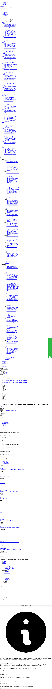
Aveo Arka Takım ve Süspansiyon (11, 308)
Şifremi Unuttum (8, 372)
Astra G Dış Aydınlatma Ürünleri (9, 62)
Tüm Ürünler (6, 28)
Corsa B (3, 56)
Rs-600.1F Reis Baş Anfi (4, 498)
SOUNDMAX (2, 483)
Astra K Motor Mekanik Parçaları (9, 72)
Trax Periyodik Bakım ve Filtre (11, 270)
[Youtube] (4, 562)
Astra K (3, 68)
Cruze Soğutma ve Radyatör (11, 304)
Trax (3, 96)
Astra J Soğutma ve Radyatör (11, 180)
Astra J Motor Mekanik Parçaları (9, 33)
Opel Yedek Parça (7, 565)
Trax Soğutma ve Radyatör (10, 271)
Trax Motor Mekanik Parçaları (9, 97)
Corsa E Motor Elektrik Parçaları (9, 66)
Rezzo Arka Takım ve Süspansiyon (10, 142)
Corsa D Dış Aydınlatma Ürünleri (11, 192)
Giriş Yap (2, 373)
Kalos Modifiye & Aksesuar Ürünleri (12, 326)
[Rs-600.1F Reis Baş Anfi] (2, 496)
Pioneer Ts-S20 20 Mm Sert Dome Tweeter (7, 520)
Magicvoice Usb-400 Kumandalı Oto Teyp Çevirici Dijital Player (10, 549)
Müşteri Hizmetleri (5, 14)
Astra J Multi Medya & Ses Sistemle (12, 178)
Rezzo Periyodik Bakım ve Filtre (11, 345)
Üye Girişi (4, 366)
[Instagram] (4, 563)
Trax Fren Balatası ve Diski (8, 101)
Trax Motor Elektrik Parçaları (9, 100)
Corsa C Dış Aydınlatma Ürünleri (9, 46)
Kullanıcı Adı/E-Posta (3, 368)
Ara (10, 7)
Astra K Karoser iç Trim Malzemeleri (12, 229)
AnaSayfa (4, 2)
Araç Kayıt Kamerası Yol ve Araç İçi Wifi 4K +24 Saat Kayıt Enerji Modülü (12, 469)
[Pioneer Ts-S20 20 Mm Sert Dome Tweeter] (2, 518)
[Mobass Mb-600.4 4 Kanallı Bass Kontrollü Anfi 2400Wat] (2, 540)
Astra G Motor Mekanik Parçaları (9, 60)
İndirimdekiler (4, 12)
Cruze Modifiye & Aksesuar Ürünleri (10, 116)
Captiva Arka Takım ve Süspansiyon (10, 111)
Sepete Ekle (2, 413)
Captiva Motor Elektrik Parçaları (9, 110)
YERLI (1, 526)
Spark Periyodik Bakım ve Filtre (11, 279)
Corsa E (3, 63)
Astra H (3, 47)
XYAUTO (2, 475)
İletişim (3, 13)
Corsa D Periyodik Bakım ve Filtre (12, 191)
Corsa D (3, 36)
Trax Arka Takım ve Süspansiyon (9, 98)
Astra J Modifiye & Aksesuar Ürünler (10, 31)
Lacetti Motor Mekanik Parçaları (9, 137)
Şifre (1, 370)
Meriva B (3, 85)
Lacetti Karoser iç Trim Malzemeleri (12, 334)
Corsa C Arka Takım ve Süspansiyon (10, 43)
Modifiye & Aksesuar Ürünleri (9, 567)
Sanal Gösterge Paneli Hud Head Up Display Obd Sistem (9, 491)
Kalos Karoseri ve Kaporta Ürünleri (10, 132)
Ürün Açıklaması (5, 422)
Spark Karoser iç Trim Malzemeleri (10, 106)
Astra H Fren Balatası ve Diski (11, 206)
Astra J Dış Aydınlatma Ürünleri (9, 30)
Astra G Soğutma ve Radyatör (9, 61)
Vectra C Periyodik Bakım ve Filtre (10, 81)
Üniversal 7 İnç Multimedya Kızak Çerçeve (7, 476)
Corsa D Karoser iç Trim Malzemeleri (10, 40)
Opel (3, 22)
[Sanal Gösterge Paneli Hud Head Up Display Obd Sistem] (2, 489)
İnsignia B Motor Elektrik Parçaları (10, 75)
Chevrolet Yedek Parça (8, 566)
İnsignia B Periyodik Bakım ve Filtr (10, 76)
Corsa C (3, 42)
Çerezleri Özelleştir (3, 663)
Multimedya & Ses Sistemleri (9, 568)
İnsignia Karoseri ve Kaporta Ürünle (12, 164)
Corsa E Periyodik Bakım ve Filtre (10, 67)
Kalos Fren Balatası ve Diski (9, 129)
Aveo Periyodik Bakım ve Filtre (11, 314)
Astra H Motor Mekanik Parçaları (9, 51)
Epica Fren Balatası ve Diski (9, 151)
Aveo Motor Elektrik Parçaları (9, 126)
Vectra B (3, 93)
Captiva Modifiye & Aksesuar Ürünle (12, 286)
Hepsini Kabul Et (9, 663)
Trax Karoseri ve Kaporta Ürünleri (10, 99)
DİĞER (1, 406)
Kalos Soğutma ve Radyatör (11, 325)
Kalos (3, 128)
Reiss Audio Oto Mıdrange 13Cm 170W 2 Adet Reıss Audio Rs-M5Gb (11, 505)
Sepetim (5, 580)
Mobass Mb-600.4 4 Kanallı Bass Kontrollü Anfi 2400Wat (9, 542)
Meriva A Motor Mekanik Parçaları (10, 92)
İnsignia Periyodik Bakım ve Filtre (12, 168)
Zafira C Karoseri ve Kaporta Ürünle (10, 78)
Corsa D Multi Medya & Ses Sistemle (12, 189)
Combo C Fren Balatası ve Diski (9, 83)
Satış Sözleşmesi (7, 573)
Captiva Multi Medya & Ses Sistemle (12, 290)
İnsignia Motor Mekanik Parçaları (9, 26)
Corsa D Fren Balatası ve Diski (11, 188)
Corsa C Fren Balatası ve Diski (9, 44)
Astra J (3, 29)
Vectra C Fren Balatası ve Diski (11, 243)
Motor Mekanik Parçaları (8, 84)
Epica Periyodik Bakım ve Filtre (9, 152)
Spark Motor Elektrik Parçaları (9, 103)
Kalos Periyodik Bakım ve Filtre (11, 324)
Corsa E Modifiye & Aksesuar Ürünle (10, 64)
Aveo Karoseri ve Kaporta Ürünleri (10, 125)
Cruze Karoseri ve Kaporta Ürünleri (12, 300)
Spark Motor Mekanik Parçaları (9, 105)
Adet (1, 411)
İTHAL (1, 468)
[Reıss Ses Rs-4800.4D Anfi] (2, 511)
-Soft (21, 605)
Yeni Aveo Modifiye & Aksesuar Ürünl (12, 357)
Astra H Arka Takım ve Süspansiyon (10, 48)
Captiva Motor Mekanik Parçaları (9, 112)
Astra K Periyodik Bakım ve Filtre (9, 71)
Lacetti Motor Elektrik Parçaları (9, 139)
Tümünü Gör (8, 170)
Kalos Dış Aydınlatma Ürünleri (11, 327)
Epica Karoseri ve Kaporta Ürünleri (10, 150)
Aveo (3, 122)
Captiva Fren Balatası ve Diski (11, 289)
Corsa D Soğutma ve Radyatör (11, 190)
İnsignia (3, 23)
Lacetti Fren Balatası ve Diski (11, 336)
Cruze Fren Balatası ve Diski (9, 117)
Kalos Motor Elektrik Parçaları (9, 133)
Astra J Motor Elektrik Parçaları (11, 176)
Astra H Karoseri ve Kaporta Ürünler (12, 201)
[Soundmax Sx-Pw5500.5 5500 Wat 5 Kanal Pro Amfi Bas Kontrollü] (2, 482)
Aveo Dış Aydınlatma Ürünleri (11, 316)
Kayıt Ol (5, 373)
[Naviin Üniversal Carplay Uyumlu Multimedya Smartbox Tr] (2, 525)
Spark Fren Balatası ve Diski (9, 107)
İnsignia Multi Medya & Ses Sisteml (10, 24)
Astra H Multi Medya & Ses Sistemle (10, 50)
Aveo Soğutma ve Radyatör (10, 315)
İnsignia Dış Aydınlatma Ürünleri (11, 169)
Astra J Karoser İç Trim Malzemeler (12, 177)
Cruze (3, 115)
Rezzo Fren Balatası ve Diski (9, 145)
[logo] (2, 6)
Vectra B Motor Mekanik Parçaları (9, 94)
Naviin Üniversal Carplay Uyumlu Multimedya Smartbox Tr (10, 527)
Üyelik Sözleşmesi (7, 572)
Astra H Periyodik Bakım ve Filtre (12, 205)
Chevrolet (4, 95)
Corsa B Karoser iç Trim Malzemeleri (10, 59)
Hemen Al (2, 414)
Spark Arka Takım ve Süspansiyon (10, 104)
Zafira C (3, 77)
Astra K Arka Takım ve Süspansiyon (12, 233)
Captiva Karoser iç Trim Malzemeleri (12, 288)
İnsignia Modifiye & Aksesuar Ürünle (10, 27)
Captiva (3, 109)
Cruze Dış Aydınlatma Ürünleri (9, 118)
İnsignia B (4, 74)
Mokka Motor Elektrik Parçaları (11, 256)
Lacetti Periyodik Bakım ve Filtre (11, 337)
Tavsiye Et (4, 424)
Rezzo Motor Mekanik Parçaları (9, 143)
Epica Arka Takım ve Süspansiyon (10, 148)
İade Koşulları (4, 425)
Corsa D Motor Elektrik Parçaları (9, 39)
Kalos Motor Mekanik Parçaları (9, 130)
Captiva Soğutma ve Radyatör (11, 291)
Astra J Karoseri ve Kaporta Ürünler (10, 34)
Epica (3, 147)
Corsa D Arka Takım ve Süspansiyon (10, 37)
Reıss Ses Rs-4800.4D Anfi (4, 513)
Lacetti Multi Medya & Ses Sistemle (12, 335)
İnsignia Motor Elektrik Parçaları (11, 165)
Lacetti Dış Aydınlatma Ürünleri (9, 136)
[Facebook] (4, 561)
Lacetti (3, 134)
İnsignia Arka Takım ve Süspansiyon (10, 25)
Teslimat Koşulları (7, 571)
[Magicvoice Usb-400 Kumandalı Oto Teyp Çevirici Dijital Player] (2, 547)
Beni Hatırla (4, 372)
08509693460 (13, 584)
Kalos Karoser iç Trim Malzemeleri (12, 323)
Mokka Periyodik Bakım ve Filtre (9, 88)
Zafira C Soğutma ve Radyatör (9, 79)
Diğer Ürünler (6, 569)
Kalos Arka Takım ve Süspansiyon (10, 131)
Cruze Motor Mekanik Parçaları (9, 120)
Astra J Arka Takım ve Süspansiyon (10, 32)
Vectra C (3, 80)
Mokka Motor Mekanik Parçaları (9, 90)
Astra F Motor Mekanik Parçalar (9, 55)
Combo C (4, 82)
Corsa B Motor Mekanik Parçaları (9, 57)
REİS (1, 497)
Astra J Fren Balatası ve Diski (11, 179)
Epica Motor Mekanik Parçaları (9, 149)
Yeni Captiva (4, 153)
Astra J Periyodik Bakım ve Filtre (11, 181)
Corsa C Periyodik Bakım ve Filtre (10, 45)
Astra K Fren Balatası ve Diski (11, 230)
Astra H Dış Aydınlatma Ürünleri (11, 207)
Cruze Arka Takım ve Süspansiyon (10, 119)
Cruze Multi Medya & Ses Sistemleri (12, 302)
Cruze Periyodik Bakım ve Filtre (11, 303)
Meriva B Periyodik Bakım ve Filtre (10, 86)
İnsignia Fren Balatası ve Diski (11, 166)
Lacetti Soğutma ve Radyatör (11, 338)
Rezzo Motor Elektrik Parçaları (9, 144)
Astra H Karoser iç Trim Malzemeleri (12, 202)
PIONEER (2, 519)
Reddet (11, 661)
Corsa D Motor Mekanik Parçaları (11, 185)
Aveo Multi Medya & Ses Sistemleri (12, 313)
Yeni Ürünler (4, 15)
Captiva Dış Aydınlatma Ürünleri (11, 292)
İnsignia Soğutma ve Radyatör (11, 167)
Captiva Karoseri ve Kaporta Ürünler (10, 113)
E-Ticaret (23, 605)
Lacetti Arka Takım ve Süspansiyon (10, 135)
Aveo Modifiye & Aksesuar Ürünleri (12, 307)
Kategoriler (4, 4)
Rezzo (3, 141)
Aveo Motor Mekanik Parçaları (9, 124)
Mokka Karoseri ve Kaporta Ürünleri (10, 89)
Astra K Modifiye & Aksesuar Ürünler (10, 69)
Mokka (3, 87)
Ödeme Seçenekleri (5, 423)
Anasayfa (6, 576)
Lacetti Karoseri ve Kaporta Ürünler (10, 138)
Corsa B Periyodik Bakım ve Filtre (10, 58)
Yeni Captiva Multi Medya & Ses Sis (10, 154)
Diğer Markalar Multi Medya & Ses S (8, 377)
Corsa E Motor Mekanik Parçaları (9, 65)
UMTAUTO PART (3, 490)
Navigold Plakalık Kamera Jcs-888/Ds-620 (7, 534)
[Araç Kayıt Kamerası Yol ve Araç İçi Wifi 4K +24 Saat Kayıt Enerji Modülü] (2, 467)
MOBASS (2, 541)
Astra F (3, 53)
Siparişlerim (4, 3)
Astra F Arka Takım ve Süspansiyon (10, 54)
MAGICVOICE (3, 548)
